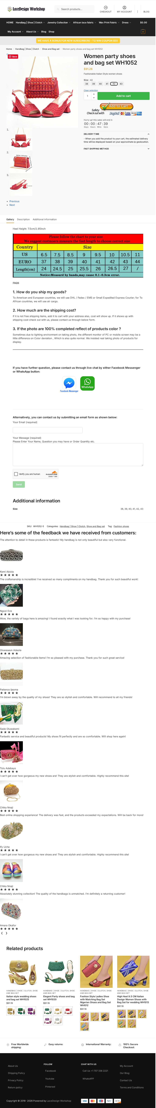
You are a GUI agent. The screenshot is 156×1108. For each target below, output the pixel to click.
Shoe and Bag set (50, 49)
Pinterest (50, 1084)
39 (92, 83)
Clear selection (90, 90)
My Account (124, 1064)
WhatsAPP (87, 1076)
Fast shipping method (95, 151)
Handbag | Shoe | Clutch (27, 49)
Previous (14, 201)
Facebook (50, 1068)
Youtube (49, 1076)
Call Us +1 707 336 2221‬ (94, 1068)
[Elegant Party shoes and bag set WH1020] (58, 971)
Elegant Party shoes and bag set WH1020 (58, 996)
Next (12, 204)
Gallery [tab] (10, 219)
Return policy (15, 1085)
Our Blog (123, 1071)
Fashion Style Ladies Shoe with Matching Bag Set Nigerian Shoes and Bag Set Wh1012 (94, 999)
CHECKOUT (103, 11)
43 (120, 83)
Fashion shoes (119, 525)
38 (85, 83)
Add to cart (122, 95)
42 (112, 83)
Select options (22, 1017)
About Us (13, 1064)
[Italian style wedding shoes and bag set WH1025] (22, 971)
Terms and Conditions (130, 1085)
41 (106, 83)
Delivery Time (90, 134)
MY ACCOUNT (122, 11)
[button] (142, 27)
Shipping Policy (16, 1071)
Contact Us (124, 1078)
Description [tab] (23, 219)
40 (99, 83)
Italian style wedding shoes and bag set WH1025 (21, 996)
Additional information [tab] (45, 219)
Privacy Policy (15, 1078)
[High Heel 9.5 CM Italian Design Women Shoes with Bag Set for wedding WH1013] (131, 971)
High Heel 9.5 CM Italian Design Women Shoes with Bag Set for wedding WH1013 (130, 999)
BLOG (144, 11)
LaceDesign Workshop (59, 1099)
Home (9, 49)
